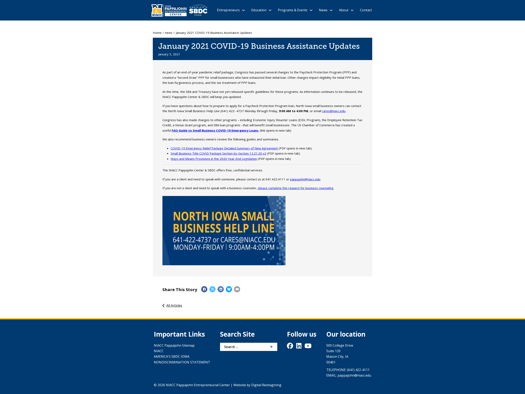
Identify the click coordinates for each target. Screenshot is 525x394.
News (323, 10)
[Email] (237, 289)
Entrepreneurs (228, 10)
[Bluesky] (229, 289)
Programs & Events (292, 10)
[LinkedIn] (221, 289)
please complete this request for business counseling (295, 188)
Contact (366, 10)
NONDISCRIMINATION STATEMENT (182, 362)
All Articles (174, 305)
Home (157, 33)
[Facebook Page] (290, 347)
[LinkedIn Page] (298, 347)
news (168, 33)
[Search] (271, 347)
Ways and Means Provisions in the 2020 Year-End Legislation (214, 159)
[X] (212, 289)
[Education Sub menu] (270, 10)
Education (258, 10)
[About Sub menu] (352, 10)
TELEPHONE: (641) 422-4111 (348, 370)
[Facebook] (204, 289)
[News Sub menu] (331, 10)
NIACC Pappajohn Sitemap (174, 345)
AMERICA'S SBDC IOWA (171, 356)
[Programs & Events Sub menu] (311, 10)
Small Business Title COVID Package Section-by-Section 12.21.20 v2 (218, 153)
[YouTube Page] (308, 347)
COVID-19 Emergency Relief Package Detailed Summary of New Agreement (224, 148)
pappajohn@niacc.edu (305, 179)
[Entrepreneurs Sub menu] (243, 10)
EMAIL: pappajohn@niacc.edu (348, 375)
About (343, 10)
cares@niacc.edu (333, 111)
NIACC (159, 351)
